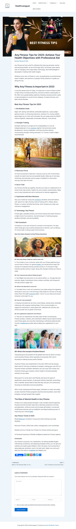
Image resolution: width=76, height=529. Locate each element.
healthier (33, 450)
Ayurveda (62, 3)
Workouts (22, 419)
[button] (47, 3)
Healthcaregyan (22, 6)
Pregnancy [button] (53, 3)
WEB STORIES (37, 9)
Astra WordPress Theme (52, 525)
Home (34, 3)
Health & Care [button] (42, 3)
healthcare (24, 323)
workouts (38, 199)
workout (34, 128)
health (39, 264)
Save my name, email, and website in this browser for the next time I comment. (36, 505)
